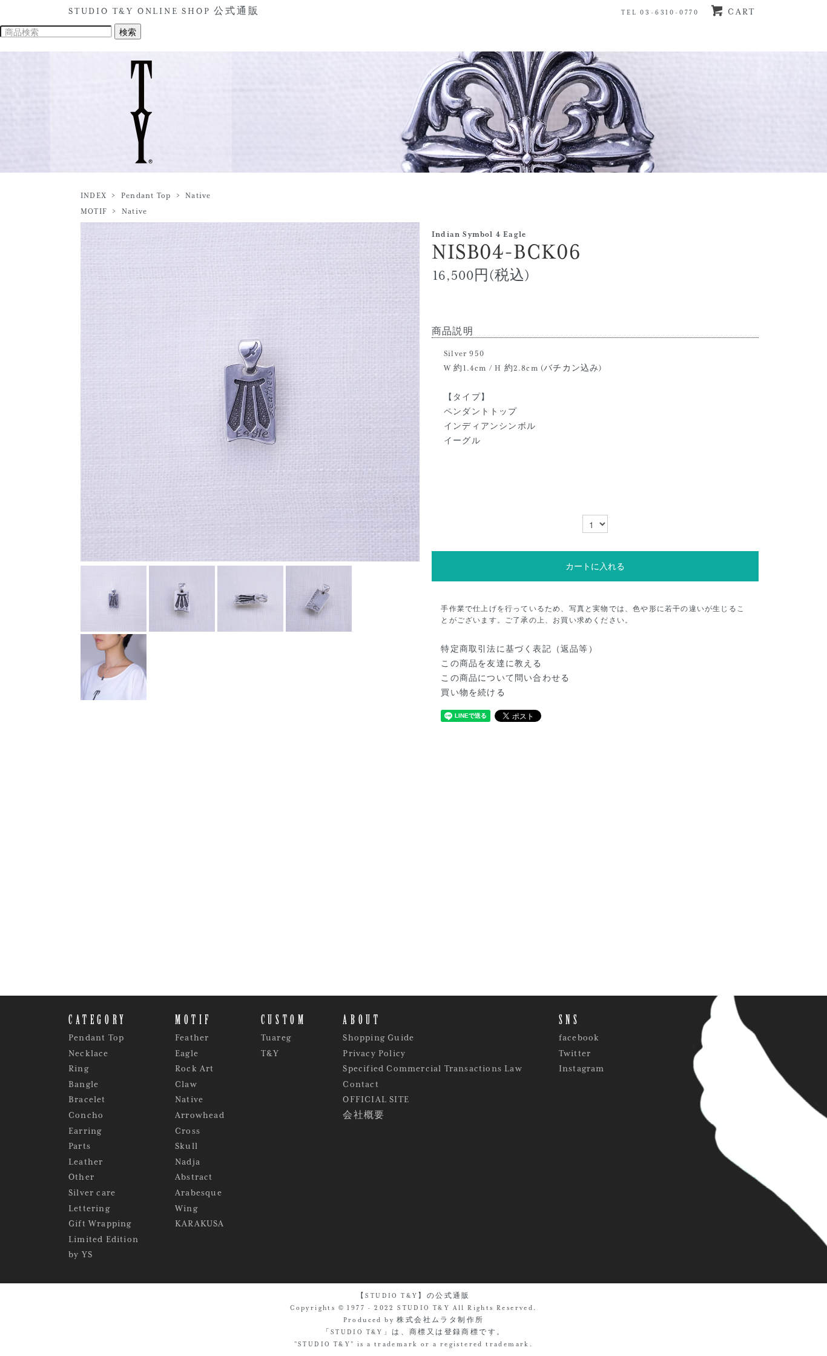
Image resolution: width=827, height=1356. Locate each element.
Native (198, 195)
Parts (79, 1146)
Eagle (187, 1053)
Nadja (187, 1161)
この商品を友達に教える (491, 664)
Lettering (89, 1208)
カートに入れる (595, 566)
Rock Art (194, 1068)
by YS (80, 1254)
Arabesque (198, 1192)
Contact (360, 1084)
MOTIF (94, 211)
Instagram (582, 1068)
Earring (85, 1131)
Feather (192, 1037)
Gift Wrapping (100, 1223)
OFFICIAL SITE (376, 1099)
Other (81, 1177)
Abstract (194, 1177)
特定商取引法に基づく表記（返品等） (519, 649)
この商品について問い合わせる (505, 678)
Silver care (92, 1192)
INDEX (94, 195)
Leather (85, 1161)
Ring (78, 1068)
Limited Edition (103, 1239)
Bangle (83, 1084)
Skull (186, 1146)
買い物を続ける (473, 693)
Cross (187, 1131)
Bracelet (87, 1099)
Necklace (88, 1053)
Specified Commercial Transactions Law (432, 1068)
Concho (86, 1115)
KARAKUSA (200, 1223)
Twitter (575, 1053)
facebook (579, 1037)
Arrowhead (200, 1115)
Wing (186, 1208)
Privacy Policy (374, 1053)
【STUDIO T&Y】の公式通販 (413, 1295)
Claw (186, 1084)
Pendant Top (146, 195)
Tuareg (276, 1037)
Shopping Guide (378, 1037)
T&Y (270, 1053)
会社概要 (363, 1115)
